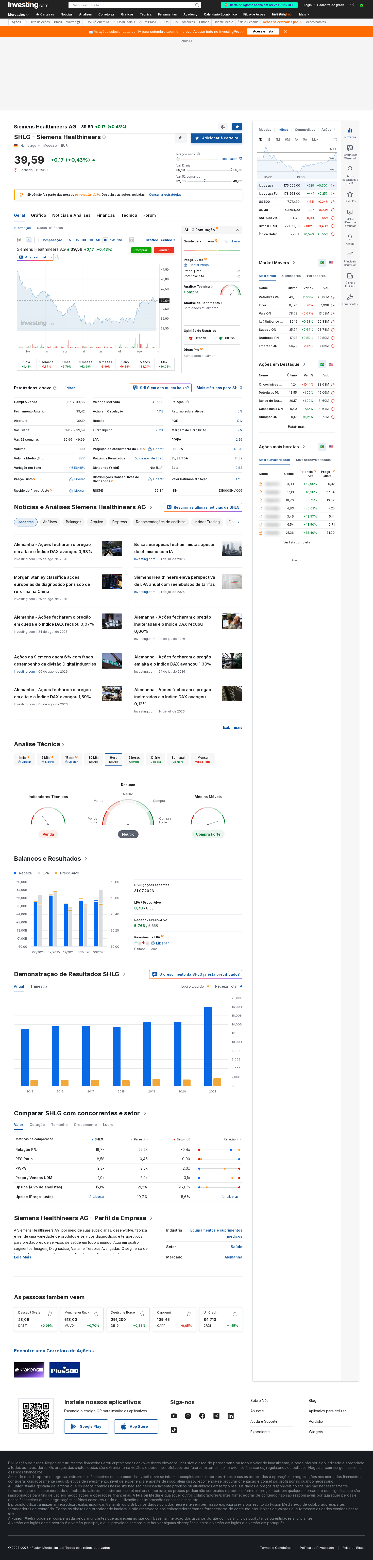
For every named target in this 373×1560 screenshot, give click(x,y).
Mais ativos (267, 276)
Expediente (260, 1432)
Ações (16, 22)
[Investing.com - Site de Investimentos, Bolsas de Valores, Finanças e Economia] (28, 5)
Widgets (316, 1432)
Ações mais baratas (279, 446)
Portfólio (316, 1421)
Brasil (58, 22)
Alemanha (233, 1257)
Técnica (129, 215)
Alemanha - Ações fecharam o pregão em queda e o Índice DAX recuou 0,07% (54, 621)
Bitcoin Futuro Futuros (275, 226)
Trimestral (39, 986)
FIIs (175, 22)
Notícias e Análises (71, 215)
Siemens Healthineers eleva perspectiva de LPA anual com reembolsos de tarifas (174, 581)
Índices (283, 129)
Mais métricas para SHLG (219, 388)
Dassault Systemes (32, 1312)
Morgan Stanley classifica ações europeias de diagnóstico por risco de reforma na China (52, 584)
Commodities (305, 129)
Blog (312, 1400)
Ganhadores (291, 276)
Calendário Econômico (220, 14)
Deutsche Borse (123, 1312)
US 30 (263, 210)
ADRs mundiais (124, 22)
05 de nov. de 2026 (149, 458)
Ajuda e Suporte (264, 1421)
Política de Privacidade (317, 1548)
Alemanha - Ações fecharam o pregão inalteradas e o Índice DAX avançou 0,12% (172, 696)
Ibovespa (266, 185)
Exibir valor (229, 159)
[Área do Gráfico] (28, 240)
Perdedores (316, 276)
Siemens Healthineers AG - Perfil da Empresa (80, 1218)
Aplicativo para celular (327, 1411)
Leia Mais (22, 1257)
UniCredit (210, 1312)
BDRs (164, 22)
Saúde (236, 1246)
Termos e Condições (276, 1548)
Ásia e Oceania (248, 22)
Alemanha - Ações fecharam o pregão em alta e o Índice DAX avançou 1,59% (52, 693)
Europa (204, 22)
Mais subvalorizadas (274, 460)
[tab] (24, 759)
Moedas (265, 129)
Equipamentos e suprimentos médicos (216, 1233)
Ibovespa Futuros (272, 193)
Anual (19, 986)
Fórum (149, 215)
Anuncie (257, 1411)
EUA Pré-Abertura (96, 22)
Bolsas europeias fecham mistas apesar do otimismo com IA (174, 548)
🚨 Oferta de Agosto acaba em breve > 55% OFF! (259, 5)
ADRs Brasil (147, 22)
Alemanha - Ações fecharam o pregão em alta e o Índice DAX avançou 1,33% (172, 660)
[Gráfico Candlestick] (19, 240)
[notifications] (352, 4)
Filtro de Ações (254, 14)
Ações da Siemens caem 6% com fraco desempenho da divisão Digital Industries (55, 660)
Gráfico (38, 215)
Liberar (99, 1196)
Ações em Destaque (279, 364)
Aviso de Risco (354, 1548)
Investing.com (144, 559)
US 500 (264, 202)
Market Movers (274, 262)
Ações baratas (316, 22)
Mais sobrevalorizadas (313, 460)
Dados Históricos (50, 228)
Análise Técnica (37, 744)
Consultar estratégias (165, 194)
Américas (188, 22)
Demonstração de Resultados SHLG (66, 974)
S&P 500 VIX (268, 218)
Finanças (106, 215)
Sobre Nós (259, 1400)
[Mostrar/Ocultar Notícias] (131, 240)
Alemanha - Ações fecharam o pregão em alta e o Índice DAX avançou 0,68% (53, 548)
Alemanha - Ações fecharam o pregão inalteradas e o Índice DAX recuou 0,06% (172, 624)
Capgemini (165, 1312)
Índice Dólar (268, 234)
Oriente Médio (223, 22)
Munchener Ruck (76, 1312)
